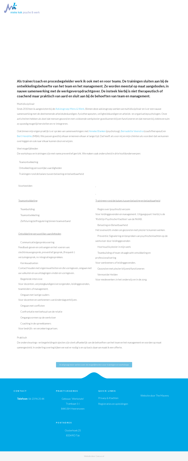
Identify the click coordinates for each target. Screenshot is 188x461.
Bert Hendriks (24, 136)
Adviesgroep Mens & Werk (69, 108)
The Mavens (162, 395)
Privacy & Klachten (108, 398)
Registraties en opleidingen (113, 403)
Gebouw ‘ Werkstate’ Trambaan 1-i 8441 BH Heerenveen (73, 403)
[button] (94, 364)
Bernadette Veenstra (132, 131)
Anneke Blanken (97, 131)
